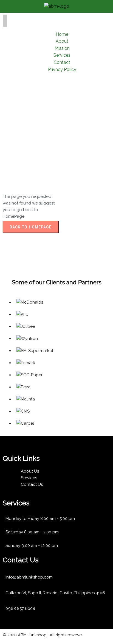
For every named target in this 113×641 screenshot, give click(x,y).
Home (9, 129)
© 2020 (10, 634)
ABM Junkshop (32, 634)
